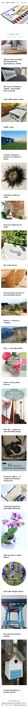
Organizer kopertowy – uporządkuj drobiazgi (13, 507)
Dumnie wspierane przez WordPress (11, 703)
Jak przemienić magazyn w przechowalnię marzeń (14, 294)
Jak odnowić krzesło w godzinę (12, 635)
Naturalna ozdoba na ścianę (12, 196)
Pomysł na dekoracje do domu (13, 226)
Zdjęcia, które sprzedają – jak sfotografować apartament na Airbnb (13, 61)
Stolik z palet (9, 127)
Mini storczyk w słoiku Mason (12, 556)
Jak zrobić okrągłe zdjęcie (13, 591)
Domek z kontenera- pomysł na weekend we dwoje (12, 157)
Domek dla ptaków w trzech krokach (12, 691)
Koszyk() (24, 3)
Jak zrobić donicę (10, 265)
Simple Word (10, 2)
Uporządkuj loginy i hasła (13, 99)
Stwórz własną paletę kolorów (12, 383)
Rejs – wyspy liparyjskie (13, 348)
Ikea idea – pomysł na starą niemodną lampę (12, 430)
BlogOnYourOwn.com (20, 705)
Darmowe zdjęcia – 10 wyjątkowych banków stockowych (12, 478)
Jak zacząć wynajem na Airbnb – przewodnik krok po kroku (12, 88)
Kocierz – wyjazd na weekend (11, 321)
